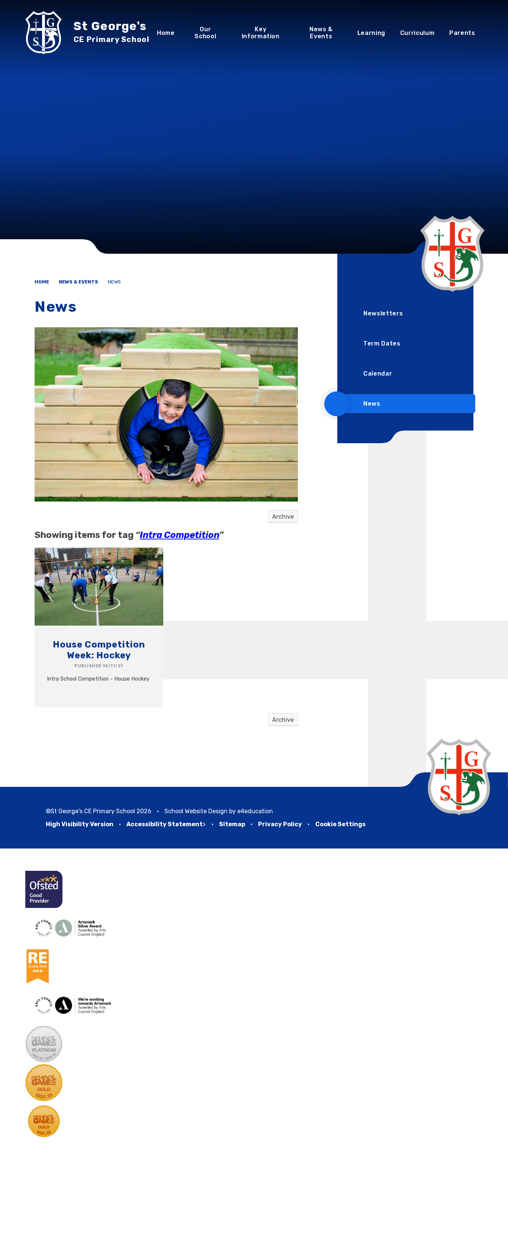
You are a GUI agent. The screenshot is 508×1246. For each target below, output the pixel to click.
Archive (283, 516)
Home (42, 282)
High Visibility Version (79, 824)
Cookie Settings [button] (340, 824)
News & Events (78, 282)
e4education (255, 811)
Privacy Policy (280, 824)
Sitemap (232, 824)
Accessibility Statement (164, 824)
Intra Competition (179, 535)
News (114, 282)
